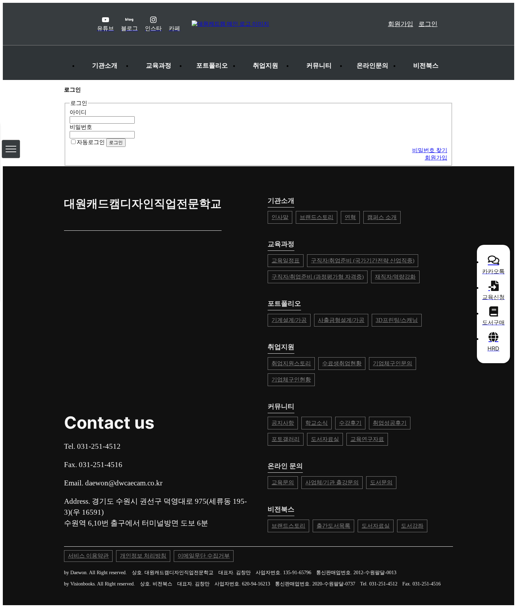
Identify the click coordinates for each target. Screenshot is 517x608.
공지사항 (283, 423)
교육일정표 (286, 260)
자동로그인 (91, 142)
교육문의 (283, 482)
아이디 (78, 112)
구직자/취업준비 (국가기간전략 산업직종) (362, 260)
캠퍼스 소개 (382, 217)
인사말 (280, 217)
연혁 (350, 217)
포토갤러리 (286, 439)
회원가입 (400, 23)
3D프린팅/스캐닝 (397, 320)
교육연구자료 (367, 439)
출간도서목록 (333, 526)
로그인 (428, 23)
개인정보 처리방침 (143, 556)
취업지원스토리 (291, 363)
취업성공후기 (390, 423)
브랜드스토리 (316, 217)
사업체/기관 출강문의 (332, 482)
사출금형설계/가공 (341, 320)
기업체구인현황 (291, 380)
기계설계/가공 (289, 320)
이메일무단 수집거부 (204, 556)
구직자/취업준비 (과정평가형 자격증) (318, 277)
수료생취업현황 (342, 363)
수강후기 (350, 423)
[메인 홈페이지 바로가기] (272, 24)
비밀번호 (81, 127)
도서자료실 (325, 439)
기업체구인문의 (392, 363)
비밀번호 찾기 (429, 150)
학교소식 (316, 423)
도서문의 (381, 482)
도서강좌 (412, 526)
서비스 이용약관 (88, 556)
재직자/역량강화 (395, 277)
